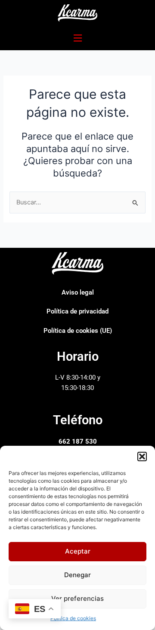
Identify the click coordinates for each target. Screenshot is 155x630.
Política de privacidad (77, 311)
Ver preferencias (77, 598)
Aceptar (77, 551)
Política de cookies (73, 618)
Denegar (77, 575)
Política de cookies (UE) (77, 331)
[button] (142, 456)
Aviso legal (78, 292)
